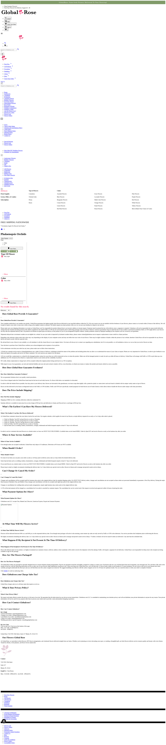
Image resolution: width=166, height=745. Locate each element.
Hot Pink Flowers (62, 208)
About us (6, 729)
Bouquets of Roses (9, 106)
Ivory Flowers (98, 194)
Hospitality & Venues (10, 717)
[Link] (18, 50)
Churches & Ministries (10, 712)
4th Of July (7, 186)
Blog (5, 735)
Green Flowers (61, 206)
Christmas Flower (9, 98)
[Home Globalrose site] (19, 15)
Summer (6, 179)
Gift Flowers (7, 169)
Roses (5, 92)
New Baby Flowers (9, 175)
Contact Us (7, 135)
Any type (7, 256)
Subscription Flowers (10, 103)
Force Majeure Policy (10, 131)
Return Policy (8, 134)
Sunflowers (7, 94)
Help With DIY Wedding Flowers (13, 150)
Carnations (7, 95)
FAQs (5, 124)
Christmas (7, 161)
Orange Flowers (98, 203)
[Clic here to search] (18, 86)
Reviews (6, 736)
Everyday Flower (9, 101)
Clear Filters (13, 248)
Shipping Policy (8, 132)
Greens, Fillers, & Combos (8, 197)
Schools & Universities (10, 719)
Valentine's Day (8, 183)
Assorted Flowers (62, 194)
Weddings (7, 217)
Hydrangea (7, 97)
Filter (2, 240)
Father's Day (7, 166)
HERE (6, 571)
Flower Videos (8, 115)
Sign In (9, 27)
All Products (7, 214)
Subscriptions (5, 200)
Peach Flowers (98, 208)
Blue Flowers (60, 197)
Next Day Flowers (9, 695)
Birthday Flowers (9, 100)
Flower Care (7, 114)
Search (9, 18)
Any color (7, 280)
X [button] (1, 83)
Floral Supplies (5, 194)
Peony (30, 200)
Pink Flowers (135, 194)
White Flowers (136, 203)
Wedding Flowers (9, 184)
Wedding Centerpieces (10, 108)
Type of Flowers (33, 190)
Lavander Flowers (99, 197)
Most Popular (4, 238)
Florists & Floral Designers (11, 716)
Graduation (7, 170)
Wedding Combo (8, 109)
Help (8, 21)
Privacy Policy (8, 741)
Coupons (6, 738)
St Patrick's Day (8, 178)
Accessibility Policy (9, 743)
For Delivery (18, 8)
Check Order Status (9, 126)
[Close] (2, 54)
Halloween (7, 172)
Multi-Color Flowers (100, 200)
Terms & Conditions (9, 739)
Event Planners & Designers (12, 714)
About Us (7, 218)
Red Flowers (135, 200)
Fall (5, 164)
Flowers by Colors (9, 112)
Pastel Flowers (98, 206)
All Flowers (4, 190)
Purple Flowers (136, 197)
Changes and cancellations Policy (13, 128)
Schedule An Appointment (11, 152)
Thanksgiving (8, 181)
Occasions (7, 215)
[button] (5, 43)
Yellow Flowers (136, 206)
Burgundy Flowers (62, 200)
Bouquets (6, 704)
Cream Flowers (61, 203)
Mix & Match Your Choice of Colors (142, 208)
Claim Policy (7, 129)
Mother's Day (8, 173)
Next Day (7, 212)
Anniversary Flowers (10, 158)
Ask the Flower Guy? (10, 111)
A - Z (11, 238)
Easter (6, 163)
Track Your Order (11, 24)
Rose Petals (7, 104)
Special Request (8, 141)
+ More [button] (5, 274)
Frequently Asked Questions (12, 732)
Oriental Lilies (33, 197)
